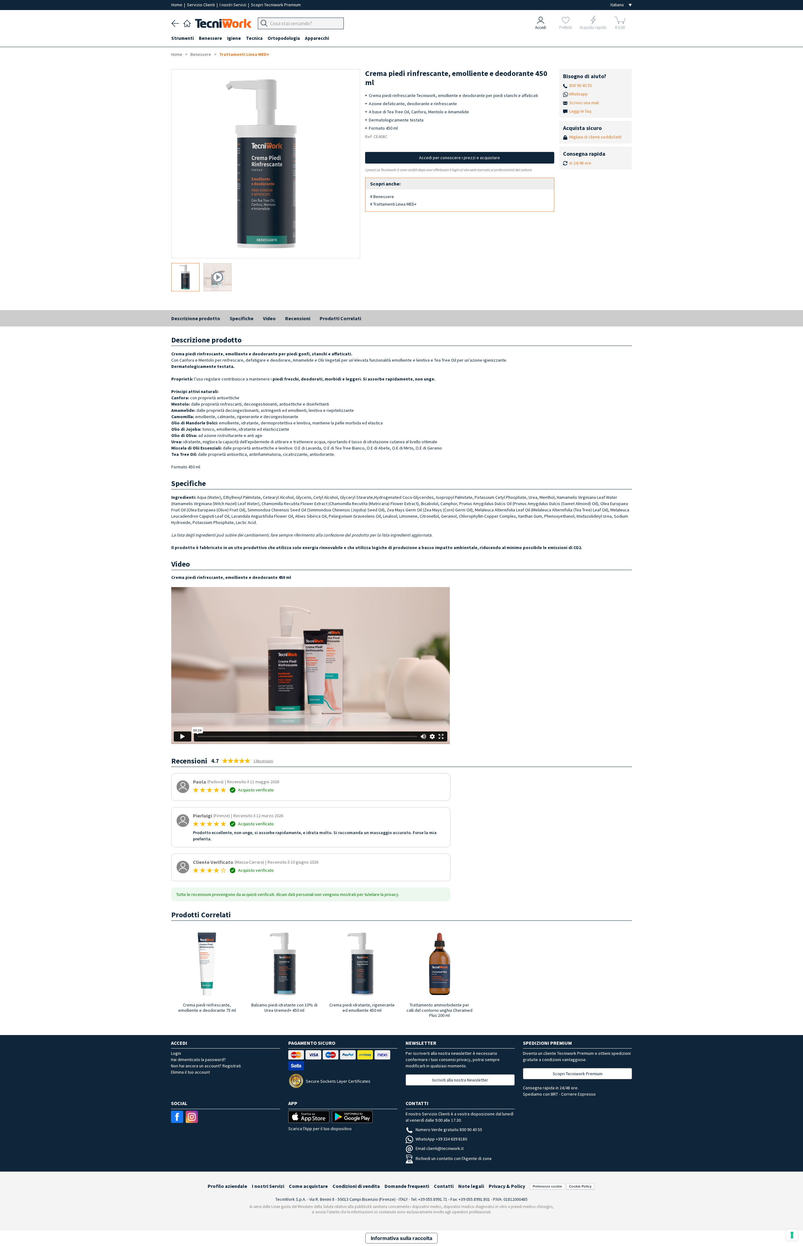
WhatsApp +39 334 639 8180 (441, 1139)
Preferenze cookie (547, 1186)
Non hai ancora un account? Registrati (206, 1066)
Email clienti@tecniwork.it (440, 1148)
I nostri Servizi (233, 5)
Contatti (444, 1186)
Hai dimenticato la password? (198, 1059)
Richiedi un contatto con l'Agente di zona (454, 1158)
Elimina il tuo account (190, 1072)
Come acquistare (308, 1186)
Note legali (471, 1186)
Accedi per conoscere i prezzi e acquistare (459, 157)
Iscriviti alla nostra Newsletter (460, 1080)
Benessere (200, 54)
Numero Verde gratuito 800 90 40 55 (449, 1129)
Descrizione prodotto (195, 318)
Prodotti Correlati (340, 318)
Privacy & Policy (507, 1186)
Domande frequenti (407, 1186)
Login (176, 1053)
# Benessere (382, 196)
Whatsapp (578, 94)
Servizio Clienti (201, 5)
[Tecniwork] (187, 22)
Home (177, 5)
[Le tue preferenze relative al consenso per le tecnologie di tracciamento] (792, 1235)
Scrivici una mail (584, 102)
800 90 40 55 (580, 85)
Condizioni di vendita (356, 1186)
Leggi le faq (580, 111)
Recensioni (297, 318)
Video (269, 318)
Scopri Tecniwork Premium (276, 5)
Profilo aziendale (227, 1186)
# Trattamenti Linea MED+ (393, 204)
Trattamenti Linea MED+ (244, 54)
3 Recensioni (263, 760)
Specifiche (241, 318)
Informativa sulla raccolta (401, 1238)
